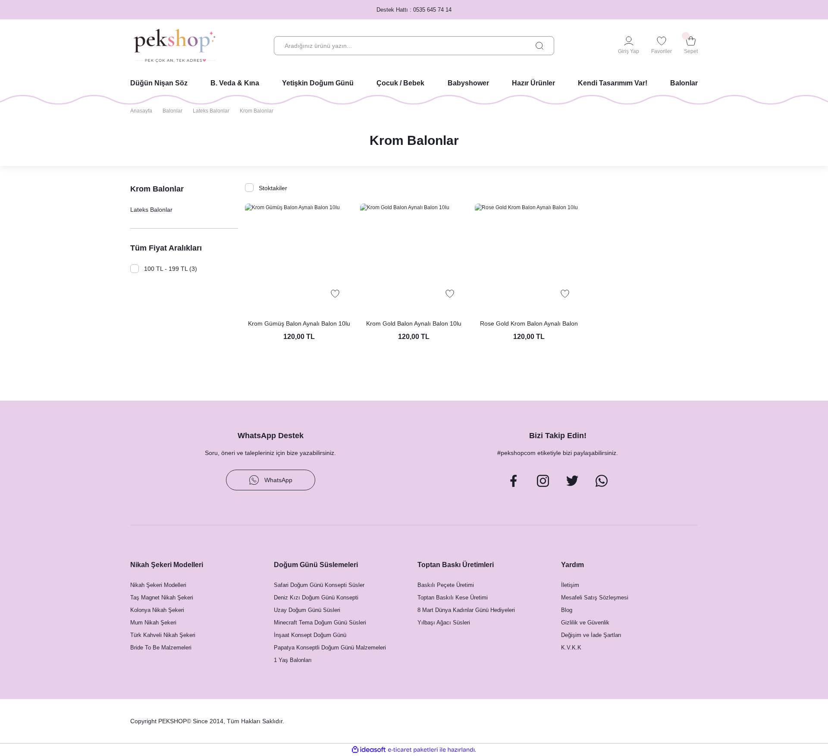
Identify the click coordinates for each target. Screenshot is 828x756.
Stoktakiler (273, 188)
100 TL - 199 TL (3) (170, 268)
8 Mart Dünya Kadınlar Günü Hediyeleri (466, 610)
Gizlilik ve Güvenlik (585, 622)
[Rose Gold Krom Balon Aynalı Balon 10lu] (529, 257)
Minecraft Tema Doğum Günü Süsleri (320, 622)
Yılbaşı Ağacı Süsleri (443, 622)
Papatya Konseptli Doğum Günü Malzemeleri (330, 647)
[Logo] (174, 45)
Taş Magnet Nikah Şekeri (161, 597)
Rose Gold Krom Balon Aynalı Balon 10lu (529, 324)
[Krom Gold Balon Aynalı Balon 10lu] (414, 257)
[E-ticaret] (413, 750)
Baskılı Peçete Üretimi (445, 585)
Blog (566, 610)
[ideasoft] (368, 750)
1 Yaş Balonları (293, 660)
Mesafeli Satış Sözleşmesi (594, 597)
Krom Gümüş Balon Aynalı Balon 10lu (299, 323)
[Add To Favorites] (335, 293)
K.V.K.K (571, 647)
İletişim (570, 585)
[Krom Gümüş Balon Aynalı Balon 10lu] (299, 257)
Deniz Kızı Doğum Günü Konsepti (316, 597)
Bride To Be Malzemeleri (160, 647)
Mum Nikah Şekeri (153, 622)
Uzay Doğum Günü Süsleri (307, 610)
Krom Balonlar (256, 111)
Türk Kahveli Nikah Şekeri (162, 635)
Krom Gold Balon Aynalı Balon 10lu (413, 323)
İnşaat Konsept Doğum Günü (310, 635)
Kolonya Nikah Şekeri (157, 610)
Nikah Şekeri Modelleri (158, 585)
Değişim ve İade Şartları (591, 635)
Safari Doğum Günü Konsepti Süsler (319, 585)
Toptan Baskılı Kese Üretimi (452, 597)
